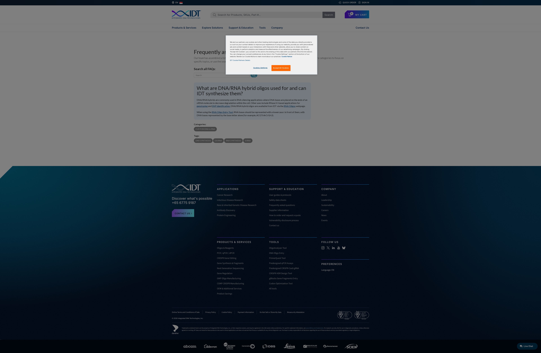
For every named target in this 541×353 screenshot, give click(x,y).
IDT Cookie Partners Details (240, 60)
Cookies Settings (260, 68)
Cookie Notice (286, 56)
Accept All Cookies (281, 68)
